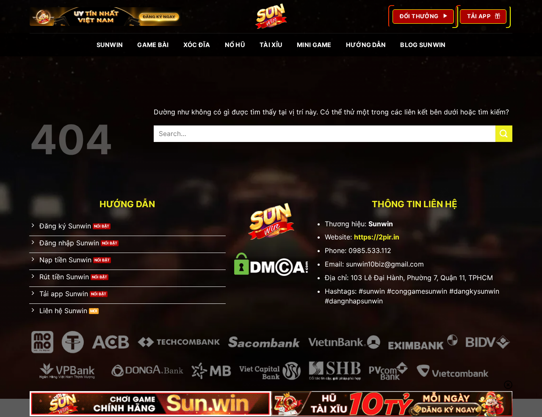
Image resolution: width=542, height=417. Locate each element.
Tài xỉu (271, 44)
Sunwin (110, 44)
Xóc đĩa (196, 44)
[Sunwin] (271, 16)
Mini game (314, 44)
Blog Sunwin (422, 44)
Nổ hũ (235, 44)
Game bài (153, 44)
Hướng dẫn (366, 44)
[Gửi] (503, 133)
